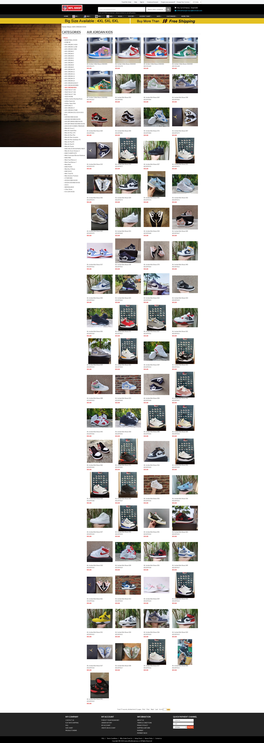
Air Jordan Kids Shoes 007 (152, 164)
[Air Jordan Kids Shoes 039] (128, 251)
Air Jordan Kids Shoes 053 (123, 398)
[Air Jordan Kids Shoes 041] (156, 518)
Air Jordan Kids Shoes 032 (180, 198)
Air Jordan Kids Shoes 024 (123, 198)
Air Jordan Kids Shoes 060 (95, 131)
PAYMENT (140, 730)
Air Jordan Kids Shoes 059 (152, 599)
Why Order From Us (126, 738)
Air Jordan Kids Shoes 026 (152, 632)
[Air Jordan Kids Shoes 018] (100, 485)
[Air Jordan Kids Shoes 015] (128, 217)
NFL (76, 16)
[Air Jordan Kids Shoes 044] (128, 117)
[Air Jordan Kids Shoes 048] (156, 418)
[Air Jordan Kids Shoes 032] (185, 184)
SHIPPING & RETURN (143, 728)
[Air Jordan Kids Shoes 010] (185, 284)
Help (135, 2)
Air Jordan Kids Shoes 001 (152, 565)
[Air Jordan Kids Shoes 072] (156, 117)
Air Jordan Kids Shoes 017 (152, 665)
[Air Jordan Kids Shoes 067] (156, 317)
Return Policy (149, 738)
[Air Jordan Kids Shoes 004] (156, 384)
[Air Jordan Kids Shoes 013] (128, 585)
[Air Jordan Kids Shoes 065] (185, 518)
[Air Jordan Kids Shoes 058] (185, 83)
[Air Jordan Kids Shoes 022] (156, 284)
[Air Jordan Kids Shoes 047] (185, 117)
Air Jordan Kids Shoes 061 (95, 599)
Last (156, 709)
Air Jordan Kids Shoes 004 (152, 398)
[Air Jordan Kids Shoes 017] (156, 652)
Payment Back (142, 733)
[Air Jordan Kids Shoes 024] (128, 184)
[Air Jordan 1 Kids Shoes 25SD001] (156, 50)
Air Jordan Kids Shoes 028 (123, 565)
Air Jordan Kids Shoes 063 (95, 231)
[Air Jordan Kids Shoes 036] (185, 485)
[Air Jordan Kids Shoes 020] (100, 551)
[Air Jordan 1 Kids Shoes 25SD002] (100, 83)
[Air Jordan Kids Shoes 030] (128, 418)
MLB (88, 16)
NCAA (120, 16)
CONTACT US (69, 720)
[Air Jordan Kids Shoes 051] (100, 685)
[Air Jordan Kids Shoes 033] (128, 518)
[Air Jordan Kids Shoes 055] (128, 451)
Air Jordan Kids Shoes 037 (95, 532)
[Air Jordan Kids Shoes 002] (156, 485)
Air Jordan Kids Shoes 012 (180, 365)
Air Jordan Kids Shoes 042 (95, 198)
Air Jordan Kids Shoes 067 (152, 331)
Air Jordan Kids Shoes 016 (152, 465)
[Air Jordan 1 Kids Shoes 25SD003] (128, 50)
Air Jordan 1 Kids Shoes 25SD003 (125, 64)
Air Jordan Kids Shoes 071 (123, 331)
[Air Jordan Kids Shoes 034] (128, 618)
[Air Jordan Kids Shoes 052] (128, 83)
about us (140, 720)
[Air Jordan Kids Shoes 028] (128, 551)
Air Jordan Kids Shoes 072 (152, 131)
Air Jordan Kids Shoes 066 (95, 465)
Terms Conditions (112, 738)
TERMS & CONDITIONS (144, 723)
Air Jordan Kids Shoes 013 (123, 599)
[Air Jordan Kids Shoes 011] (185, 150)
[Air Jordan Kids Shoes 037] (100, 518)
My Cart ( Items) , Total (187, 8)
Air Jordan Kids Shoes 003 (95, 298)
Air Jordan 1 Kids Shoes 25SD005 (97, 64)
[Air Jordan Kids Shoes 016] (156, 451)
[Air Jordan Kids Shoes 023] (185, 618)
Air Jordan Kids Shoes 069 (152, 97)
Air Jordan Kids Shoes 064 (180, 431)
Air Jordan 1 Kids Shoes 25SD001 (154, 64)
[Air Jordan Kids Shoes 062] (128, 351)
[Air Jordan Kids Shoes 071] (128, 317)
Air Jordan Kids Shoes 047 (180, 131)
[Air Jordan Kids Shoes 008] (100, 384)
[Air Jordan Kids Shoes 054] (128, 150)
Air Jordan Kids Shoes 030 (123, 431)
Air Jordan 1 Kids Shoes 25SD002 (97, 97)
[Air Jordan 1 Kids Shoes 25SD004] (185, 50)
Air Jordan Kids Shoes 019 (95, 164)
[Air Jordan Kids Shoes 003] (100, 284)
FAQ (66, 725)
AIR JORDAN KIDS (79, 27)
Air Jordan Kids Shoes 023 (180, 632)
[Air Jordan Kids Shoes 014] (100, 351)
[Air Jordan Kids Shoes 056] (185, 451)
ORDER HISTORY (106, 723)
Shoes (69, 27)
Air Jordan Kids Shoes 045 (152, 198)
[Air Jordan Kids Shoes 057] (100, 251)
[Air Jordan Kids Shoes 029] (156, 351)
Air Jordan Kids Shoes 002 (152, 498)
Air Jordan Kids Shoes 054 (123, 164)
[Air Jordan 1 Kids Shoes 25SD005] (100, 50)
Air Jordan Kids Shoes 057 (95, 264)
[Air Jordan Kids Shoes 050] (156, 217)
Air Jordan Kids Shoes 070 (152, 264)
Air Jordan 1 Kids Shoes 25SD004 (182, 64)
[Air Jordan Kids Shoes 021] (185, 317)
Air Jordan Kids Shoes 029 (152, 365)
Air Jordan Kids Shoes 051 (95, 699)
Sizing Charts (138, 738)
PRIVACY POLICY (142, 725)
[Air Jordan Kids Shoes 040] (185, 251)
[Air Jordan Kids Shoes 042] (100, 184)
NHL (99, 16)
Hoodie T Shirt (145, 16)
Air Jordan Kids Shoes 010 (180, 298)
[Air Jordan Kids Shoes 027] (100, 652)
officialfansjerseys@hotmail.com (189, 10)
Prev (148, 709)
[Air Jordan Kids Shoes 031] (100, 618)
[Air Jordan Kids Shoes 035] (185, 585)
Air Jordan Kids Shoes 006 (180, 665)
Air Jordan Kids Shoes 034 (123, 632)
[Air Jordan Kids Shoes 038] (128, 652)
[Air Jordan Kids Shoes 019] (100, 150)
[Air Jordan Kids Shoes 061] (100, 585)
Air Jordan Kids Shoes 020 (95, 565)
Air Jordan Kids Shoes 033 (123, 532)
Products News (71, 730)
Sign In (142, 2)
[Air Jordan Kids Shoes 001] (156, 551)
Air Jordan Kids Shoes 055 (123, 465)
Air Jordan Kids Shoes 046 (180, 398)
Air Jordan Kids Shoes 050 (152, 231)
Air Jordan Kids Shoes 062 (123, 365)
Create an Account (152, 2)
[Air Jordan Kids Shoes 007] (156, 150)
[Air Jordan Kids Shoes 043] (100, 418)
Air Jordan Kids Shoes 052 (123, 97)
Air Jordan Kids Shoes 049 (180, 565)
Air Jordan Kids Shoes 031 (95, 632)
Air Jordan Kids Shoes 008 (95, 398)
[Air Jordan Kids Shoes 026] (156, 618)
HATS (158, 16)
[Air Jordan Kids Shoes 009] (185, 217)
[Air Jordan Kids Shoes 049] (185, 551)
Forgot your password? (168, 2)
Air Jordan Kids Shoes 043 (95, 431)
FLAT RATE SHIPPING (72, 723)
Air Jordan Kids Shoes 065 (180, 532)
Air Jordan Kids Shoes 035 (180, 599)
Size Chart (69, 728)
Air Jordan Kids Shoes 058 (180, 97)
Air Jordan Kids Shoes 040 (180, 264)
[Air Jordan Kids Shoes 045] (156, 184)
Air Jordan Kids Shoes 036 (180, 498)
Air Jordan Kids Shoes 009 (180, 231)
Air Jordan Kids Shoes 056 (180, 465)
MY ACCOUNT (105, 725)
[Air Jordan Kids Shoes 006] (185, 652)
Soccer (131, 16)
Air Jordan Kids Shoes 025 (123, 298)
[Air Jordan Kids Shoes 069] (156, 83)
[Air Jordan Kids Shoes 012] (185, 351)
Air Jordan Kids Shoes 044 (123, 131)
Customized (171, 16)
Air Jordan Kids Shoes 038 (123, 665)
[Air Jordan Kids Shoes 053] (128, 384)
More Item (185, 16)
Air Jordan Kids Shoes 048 (152, 431)
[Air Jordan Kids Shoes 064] (185, 418)
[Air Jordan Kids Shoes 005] (100, 317)
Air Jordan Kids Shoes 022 (152, 298)
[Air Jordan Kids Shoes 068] (128, 485)
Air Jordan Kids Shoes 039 (123, 264)
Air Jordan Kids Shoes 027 (95, 665)
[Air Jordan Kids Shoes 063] (100, 217)
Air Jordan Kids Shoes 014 (95, 365)
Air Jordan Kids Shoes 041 (152, 532)
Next (152, 709)
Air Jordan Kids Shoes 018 (95, 498)
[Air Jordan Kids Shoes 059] (156, 585)
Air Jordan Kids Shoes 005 (95, 331)
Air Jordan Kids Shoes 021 (180, 331)
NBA (111, 16)
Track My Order (126, 2)
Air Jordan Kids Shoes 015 (123, 231)
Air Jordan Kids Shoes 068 (123, 498)
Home (66, 16)
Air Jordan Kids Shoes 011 (180, 164)
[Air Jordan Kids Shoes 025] (128, 284)
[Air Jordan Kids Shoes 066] (100, 451)
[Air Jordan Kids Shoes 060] (100, 117)
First (143, 709)
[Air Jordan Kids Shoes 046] (185, 384)
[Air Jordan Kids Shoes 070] (156, 251)
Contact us (158, 738)
